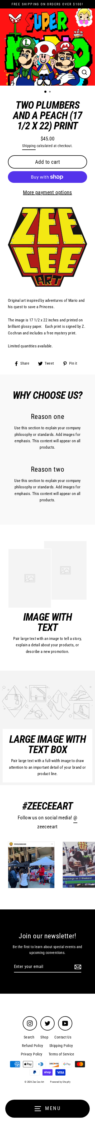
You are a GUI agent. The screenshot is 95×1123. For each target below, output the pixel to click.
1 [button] (45, 92)
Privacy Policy (31, 1054)
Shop (44, 1037)
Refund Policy (32, 1046)
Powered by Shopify (60, 1082)
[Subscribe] (77, 967)
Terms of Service (61, 1054)
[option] (47, 47)
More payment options (47, 192)
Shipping (29, 146)
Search (29, 1037)
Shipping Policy (61, 1046)
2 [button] (50, 92)
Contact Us (62, 1037)
